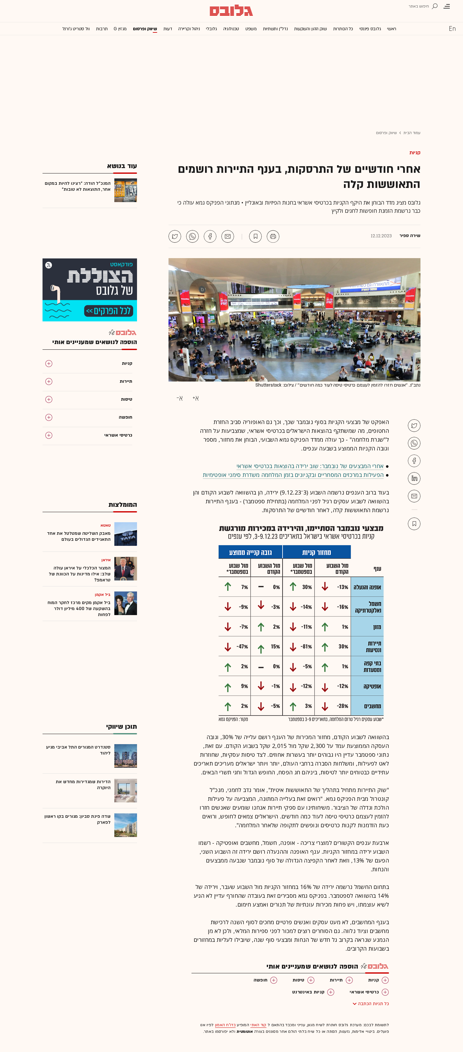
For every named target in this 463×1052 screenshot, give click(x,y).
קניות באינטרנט (308, 992)
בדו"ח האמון (225, 1024)
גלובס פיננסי (370, 29)
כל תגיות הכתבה (373, 1004)
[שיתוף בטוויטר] (175, 236)
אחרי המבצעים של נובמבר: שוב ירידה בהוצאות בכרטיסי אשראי (310, 466)
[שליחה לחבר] (227, 236)
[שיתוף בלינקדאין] (414, 478)
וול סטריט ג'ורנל (76, 29)
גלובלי (211, 29)
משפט (251, 29)
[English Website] (452, 28)
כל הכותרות (343, 29)
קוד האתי (258, 1024)
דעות (167, 29)
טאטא (105, 525)
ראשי (391, 29)
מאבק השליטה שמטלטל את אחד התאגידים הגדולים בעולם (79, 536)
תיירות (336, 980)
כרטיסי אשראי (364, 992)
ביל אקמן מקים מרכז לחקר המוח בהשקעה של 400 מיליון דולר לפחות (79, 609)
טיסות (299, 980)
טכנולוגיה (231, 29)
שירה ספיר (409, 236)
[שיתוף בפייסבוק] (210, 236)
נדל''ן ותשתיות (275, 29)
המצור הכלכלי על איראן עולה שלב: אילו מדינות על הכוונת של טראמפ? (80, 574)
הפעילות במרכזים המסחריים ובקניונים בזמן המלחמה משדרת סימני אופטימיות (293, 474)
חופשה (261, 980)
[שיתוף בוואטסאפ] (192, 236)
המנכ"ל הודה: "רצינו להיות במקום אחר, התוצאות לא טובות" (78, 186)
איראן (106, 560)
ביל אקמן (103, 594)
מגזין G (120, 29)
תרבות (102, 29)
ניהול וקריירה (189, 29)
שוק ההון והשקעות (310, 29)
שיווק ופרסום (145, 29)
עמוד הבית (411, 132)
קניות (414, 152)
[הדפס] (273, 236)
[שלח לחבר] (414, 496)
